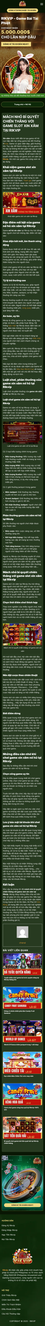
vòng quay (26, 308)
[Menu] (41, 4)
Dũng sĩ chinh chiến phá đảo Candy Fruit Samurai (19, 1012)
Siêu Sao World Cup (25, 369)
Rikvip (5, 159)
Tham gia (27, 180)
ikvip (6, 143)
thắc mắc (37, 338)
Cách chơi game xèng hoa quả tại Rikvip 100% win (21, 1109)
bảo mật (12, 325)
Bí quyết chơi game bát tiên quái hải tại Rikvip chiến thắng (21, 1142)
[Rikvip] (22, 4)
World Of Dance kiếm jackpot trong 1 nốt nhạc (21, 1045)
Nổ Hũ (28, 104)
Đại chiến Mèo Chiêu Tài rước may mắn (18, 1076)
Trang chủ (18, 104)
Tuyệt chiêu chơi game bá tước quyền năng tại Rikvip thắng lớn (21, 979)
